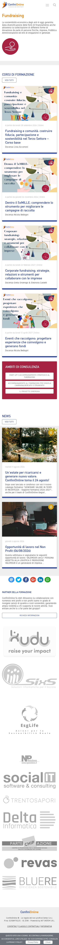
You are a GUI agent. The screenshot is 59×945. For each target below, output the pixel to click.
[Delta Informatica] (29, 819)
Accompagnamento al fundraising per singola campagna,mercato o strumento (29, 384)
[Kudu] (29, 641)
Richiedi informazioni (30, 615)
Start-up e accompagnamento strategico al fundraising (29, 376)
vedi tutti (9, 80)
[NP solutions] (29, 759)
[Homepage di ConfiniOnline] (29, 912)
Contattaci (12, 926)
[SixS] (29, 675)
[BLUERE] (29, 882)
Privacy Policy (33, 942)
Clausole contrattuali (29, 926)
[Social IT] (29, 780)
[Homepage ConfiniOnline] (13, 5)
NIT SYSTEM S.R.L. (48, 921)
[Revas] (29, 863)
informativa (46, 926)
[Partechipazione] (29, 843)
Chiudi (48, 942)
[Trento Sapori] (29, 799)
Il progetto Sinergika (29, 391)
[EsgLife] (29, 721)
